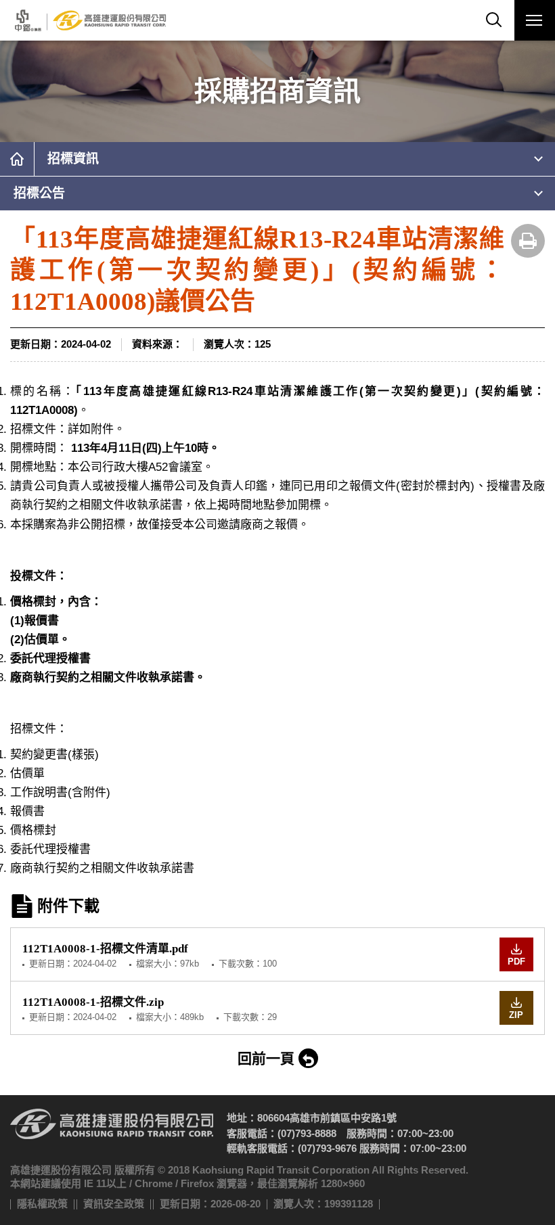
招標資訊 (73, 159)
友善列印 (528, 241)
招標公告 (39, 193)
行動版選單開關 (534, 20)
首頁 (17, 159)
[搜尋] (494, 20)
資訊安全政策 (113, 1203)
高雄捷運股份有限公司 (89, 20)
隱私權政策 (42, 1203)
